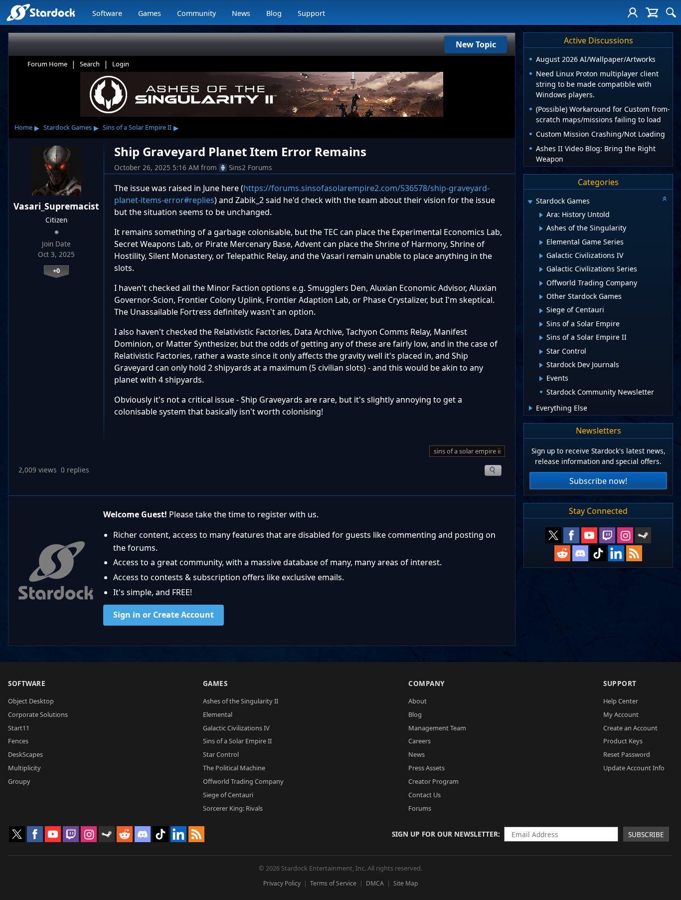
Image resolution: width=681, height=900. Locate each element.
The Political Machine (234, 767)
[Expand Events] (541, 378)
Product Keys (623, 740)
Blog (274, 13)
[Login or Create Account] (633, 12)
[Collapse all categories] (665, 199)
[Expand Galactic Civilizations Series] (541, 269)
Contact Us (424, 794)
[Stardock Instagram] (625, 535)
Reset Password (626, 754)
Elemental (217, 714)
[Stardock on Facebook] (571, 535)
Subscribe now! (598, 480)
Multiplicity (24, 767)
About (417, 700)
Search (90, 63)
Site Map (405, 883)
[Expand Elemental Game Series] (541, 242)
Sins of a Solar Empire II (137, 127)
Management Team (437, 727)
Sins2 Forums (250, 167)
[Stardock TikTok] (598, 553)
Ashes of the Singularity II (240, 700)
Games (149, 13)
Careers (419, 740)
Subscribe (646, 834)
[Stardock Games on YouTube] (589, 535)
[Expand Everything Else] (530, 408)
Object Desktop (31, 700)
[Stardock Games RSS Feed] (634, 553)
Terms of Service (333, 883)
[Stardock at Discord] (580, 553)
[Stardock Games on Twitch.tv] (607, 535)
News (241, 13)
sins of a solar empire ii (467, 451)
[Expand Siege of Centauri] (541, 310)
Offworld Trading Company (243, 781)
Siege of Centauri (228, 794)
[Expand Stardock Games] (529, 202)
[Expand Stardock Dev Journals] (541, 365)
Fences (18, 740)
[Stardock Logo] (40, 12)
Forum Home (47, 63)
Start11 (18, 727)
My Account (621, 714)
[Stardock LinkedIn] (616, 553)
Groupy (19, 781)
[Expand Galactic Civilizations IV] (541, 255)
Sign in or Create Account (163, 614)
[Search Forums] (671, 12)
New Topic (476, 44)
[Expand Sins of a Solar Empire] (541, 324)
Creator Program (433, 781)
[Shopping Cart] (652, 12)
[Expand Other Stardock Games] (541, 296)
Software (107, 13)
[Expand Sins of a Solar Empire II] (541, 337)
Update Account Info (634, 767)
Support (311, 13)
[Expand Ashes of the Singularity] (541, 228)
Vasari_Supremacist (56, 206)
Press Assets (426, 767)
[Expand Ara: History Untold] (541, 215)
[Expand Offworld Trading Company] (541, 283)
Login (120, 63)
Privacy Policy (282, 883)
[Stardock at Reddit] (562, 553)
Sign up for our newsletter (445, 834)
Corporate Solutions (38, 714)
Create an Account (630, 727)
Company (426, 683)
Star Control (221, 754)
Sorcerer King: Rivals (233, 808)
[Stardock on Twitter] (553, 535)
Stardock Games (67, 127)
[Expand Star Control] (541, 351)
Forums (419, 808)
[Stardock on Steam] (643, 535)
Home (23, 127)
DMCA (375, 883)
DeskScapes (25, 754)
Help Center (620, 700)
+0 (56, 270)
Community (196, 13)
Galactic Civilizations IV (236, 727)
